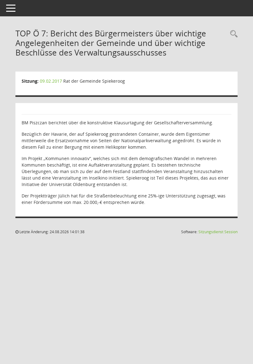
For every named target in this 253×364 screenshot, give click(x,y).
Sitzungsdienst (218, 231)
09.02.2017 (51, 81)
